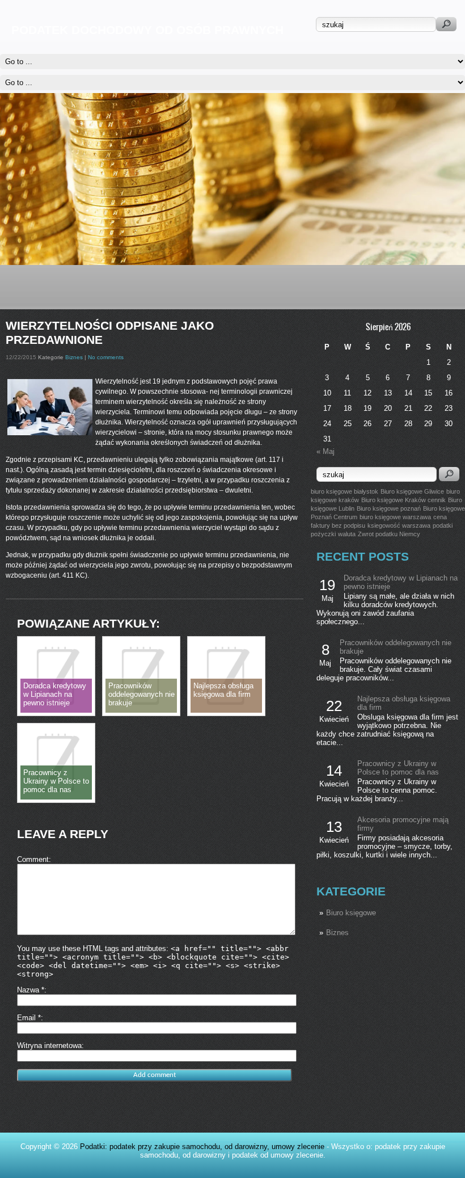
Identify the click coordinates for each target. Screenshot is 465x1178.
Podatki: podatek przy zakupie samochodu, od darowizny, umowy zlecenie (202, 1146)
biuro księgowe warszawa (395, 517)
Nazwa (30, 990)
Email (29, 1017)
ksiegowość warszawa (398, 525)
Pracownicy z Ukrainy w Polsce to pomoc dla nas (398, 767)
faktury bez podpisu (338, 525)
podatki (443, 525)
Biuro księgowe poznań (389, 508)
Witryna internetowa (49, 1045)
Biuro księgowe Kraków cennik (403, 500)
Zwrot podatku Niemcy (389, 534)
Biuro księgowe (351, 912)
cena (440, 517)
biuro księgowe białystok (344, 491)
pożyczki (323, 534)
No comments (106, 357)
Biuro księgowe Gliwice (412, 491)
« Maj (325, 451)
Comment (33, 859)
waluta (347, 534)
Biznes (337, 932)
